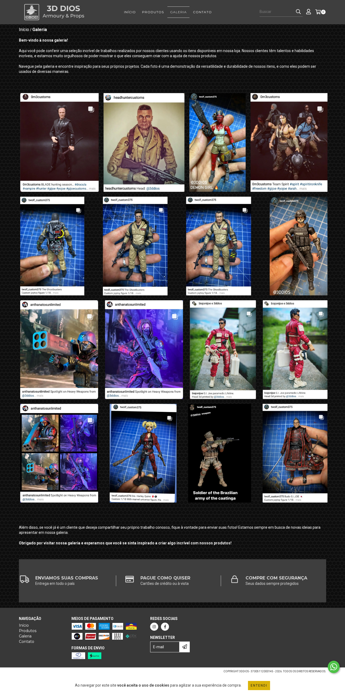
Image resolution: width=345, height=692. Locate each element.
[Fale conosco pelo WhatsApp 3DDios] (334, 667)
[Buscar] (298, 12)
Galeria (178, 12)
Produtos (153, 12)
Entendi (259, 685)
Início (130, 12)
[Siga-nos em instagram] (154, 627)
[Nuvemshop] (42, 672)
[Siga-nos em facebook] (165, 627)
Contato (202, 12)
